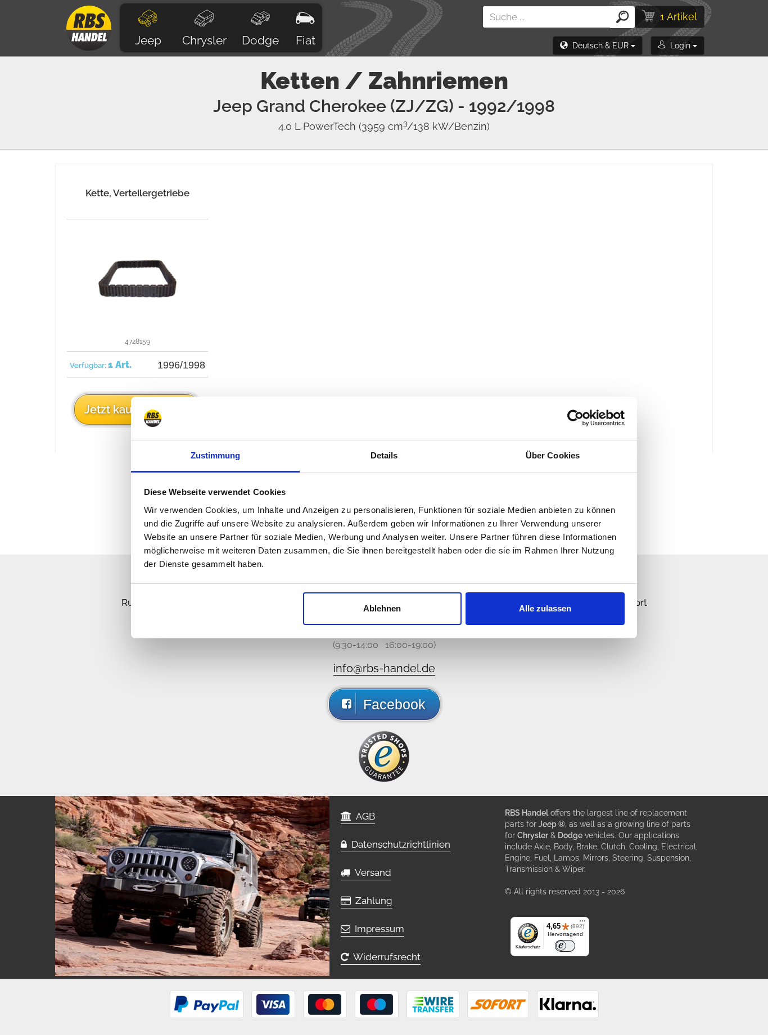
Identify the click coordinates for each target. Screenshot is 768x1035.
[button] (598, 45)
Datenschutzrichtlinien (398, 844)
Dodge (260, 40)
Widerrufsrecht (385, 956)
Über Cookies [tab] (553, 455)
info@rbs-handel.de (384, 668)
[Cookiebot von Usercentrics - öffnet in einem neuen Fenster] (575, 418)
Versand (370, 872)
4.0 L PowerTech (384, 126)
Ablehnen (382, 608)
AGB (363, 816)
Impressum (377, 928)
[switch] (565, 946)
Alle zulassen (545, 608)
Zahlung (371, 900)
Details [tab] (384, 455)
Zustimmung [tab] (216, 455)
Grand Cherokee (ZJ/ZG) (405, 106)
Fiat (305, 40)
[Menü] (582, 923)
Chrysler (204, 40)
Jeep (148, 40)
